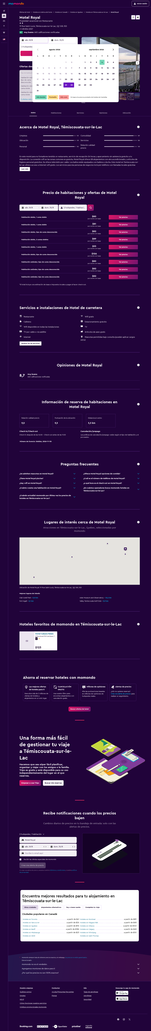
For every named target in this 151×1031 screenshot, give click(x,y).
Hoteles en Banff (29, 929)
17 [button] (37, 79)
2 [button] (71, 62)
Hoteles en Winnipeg (88, 932)
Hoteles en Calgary (87, 929)
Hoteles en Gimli (29, 936)
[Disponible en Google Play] (122, 993)
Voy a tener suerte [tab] (73, 907)
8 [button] (66, 68)
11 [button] (43, 74)
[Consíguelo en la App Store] (122, 998)
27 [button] (55, 85)
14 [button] (60, 74)
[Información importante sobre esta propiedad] (138, 404)
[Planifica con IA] (4, 25)
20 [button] (55, 79)
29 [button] (66, 85)
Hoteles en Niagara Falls (89, 922)
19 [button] (49, 79)
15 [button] (66, 74)
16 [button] (72, 74)
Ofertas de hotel (24, 12)
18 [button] (43, 79)
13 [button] (55, 74)
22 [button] (66, 79)
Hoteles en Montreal (87, 919)
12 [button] (49, 74)
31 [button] (38, 91)
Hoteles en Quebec (76, 12)
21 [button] (60, 79)
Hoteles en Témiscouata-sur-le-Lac (97, 12)
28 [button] (60, 85)
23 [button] (72, 79)
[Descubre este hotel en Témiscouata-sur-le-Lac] (138, 127)
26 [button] (49, 85)
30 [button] (72, 85)
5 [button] (49, 68)
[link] (80, 709)
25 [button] (43, 85)
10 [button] (38, 74)
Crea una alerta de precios (121, 694)
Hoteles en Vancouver (31, 922)
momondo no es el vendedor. (34, 964)
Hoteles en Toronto (30, 919)
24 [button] (38, 85)
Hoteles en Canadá (61, 12)
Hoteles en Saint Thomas (89, 936)
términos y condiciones (57, 870)
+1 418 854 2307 (26, 29)
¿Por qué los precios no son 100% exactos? (40, 973)
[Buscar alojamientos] (4, 15)
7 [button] (60, 68)
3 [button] (37, 68)
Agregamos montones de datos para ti (38, 969)
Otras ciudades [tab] (30, 907)
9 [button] (71, 68)
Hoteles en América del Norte (42, 12)
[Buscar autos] (4, 20)
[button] (4, 3)
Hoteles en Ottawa (87, 926)
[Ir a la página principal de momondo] (16, 3)
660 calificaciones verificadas (47, 32)
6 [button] (54, 68)
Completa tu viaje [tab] (92, 907)
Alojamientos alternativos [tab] (51, 907)
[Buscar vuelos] (4, 11)
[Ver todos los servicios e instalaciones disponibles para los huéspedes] (138, 307)
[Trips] (4, 32)
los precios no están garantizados (76, 957)
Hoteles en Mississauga (31, 932)
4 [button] (43, 68)
